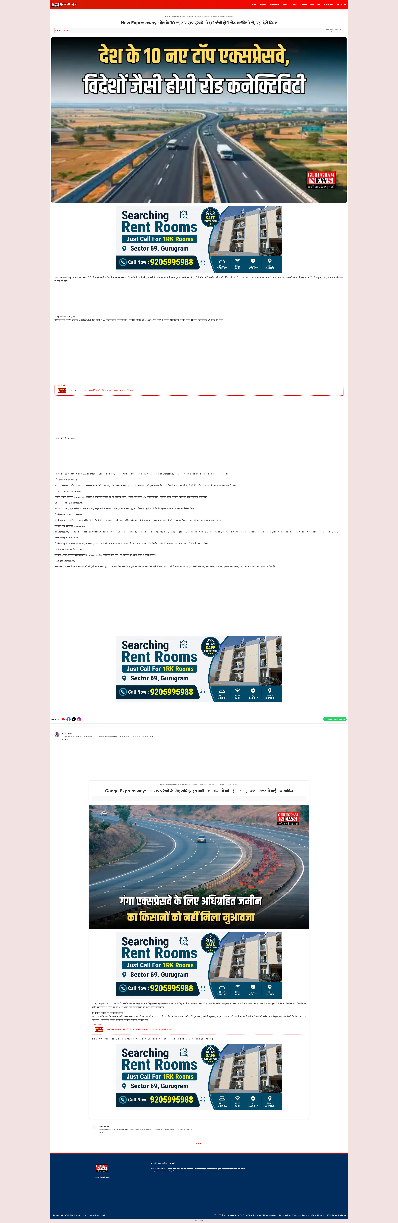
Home (254, 4)
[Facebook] (65, 739)
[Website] (63, 739)
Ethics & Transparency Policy (272, 1215)
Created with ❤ (199, 1221)
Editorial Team (257, 1215)
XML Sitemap (342, 1215)
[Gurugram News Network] (64, 4)
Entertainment (328, 4)
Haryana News (274, 4)
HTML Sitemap (332, 1215)
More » (152, 736)
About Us (231, 1215)
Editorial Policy (321, 1215)
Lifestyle (339, 4)
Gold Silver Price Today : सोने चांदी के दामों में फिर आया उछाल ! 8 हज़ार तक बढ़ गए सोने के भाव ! (102, 390)
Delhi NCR (285, 4)
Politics (294, 4)
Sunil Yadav (65, 30)
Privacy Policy (247, 1215)
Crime (312, 4)
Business (303, 4)
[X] (68, 739)
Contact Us (238, 1215)
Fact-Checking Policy (309, 1215)
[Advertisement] (199, 299)
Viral (318, 4)
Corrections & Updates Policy (291, 1215)
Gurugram (262, 4)
